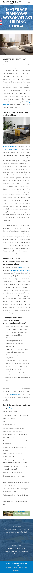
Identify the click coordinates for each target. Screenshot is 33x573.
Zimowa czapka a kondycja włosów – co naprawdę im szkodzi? (15, 467)
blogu (10, 408)
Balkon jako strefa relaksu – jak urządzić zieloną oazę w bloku (15, 490)
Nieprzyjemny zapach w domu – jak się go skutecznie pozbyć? (16, 435)
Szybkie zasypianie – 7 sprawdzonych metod (15, 477)
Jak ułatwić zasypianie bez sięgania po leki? (15, 502)
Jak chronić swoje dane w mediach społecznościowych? (14, 423)
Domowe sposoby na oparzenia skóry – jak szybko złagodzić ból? (15, 416)
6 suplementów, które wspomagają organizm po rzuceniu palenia (14, 429)
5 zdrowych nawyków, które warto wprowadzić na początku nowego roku (15, 461)
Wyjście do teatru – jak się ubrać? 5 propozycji (14, 448)
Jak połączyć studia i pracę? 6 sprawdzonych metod (12, 455)
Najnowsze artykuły (12, 567)
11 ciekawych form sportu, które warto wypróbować (15, 442)
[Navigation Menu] (29, 2)
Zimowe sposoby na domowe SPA (13, 472)
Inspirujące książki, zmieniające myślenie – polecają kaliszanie (16, 483)
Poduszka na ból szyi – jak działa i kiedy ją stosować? (16, 496)
